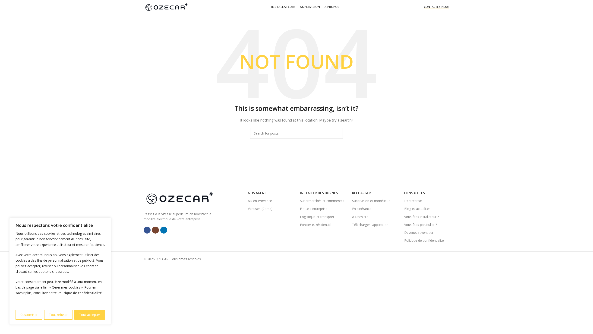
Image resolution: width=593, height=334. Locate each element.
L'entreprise (413, 201)
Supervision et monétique (371, 201)
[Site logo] (166, 6)
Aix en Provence (260, 201)
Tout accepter (89, 314)
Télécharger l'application (370, 224)
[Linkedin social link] (163, 230)
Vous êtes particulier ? (420, 224)
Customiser (29, 314)
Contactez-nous (436, 7)
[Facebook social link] (147, 230)
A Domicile (360, 217)
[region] (60, 271)
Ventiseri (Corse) (260, 208)
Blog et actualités (417, 208)
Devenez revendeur (418, 232)
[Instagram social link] (155, 230)
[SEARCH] (337, 133)
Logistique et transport (317, 217)
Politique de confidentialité (80, 293)
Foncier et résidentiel (315, 224)
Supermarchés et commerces (322, 201)
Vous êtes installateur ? (421, 217)
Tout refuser (58, 314)
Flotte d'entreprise (313, 208)
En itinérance (361, 208)
